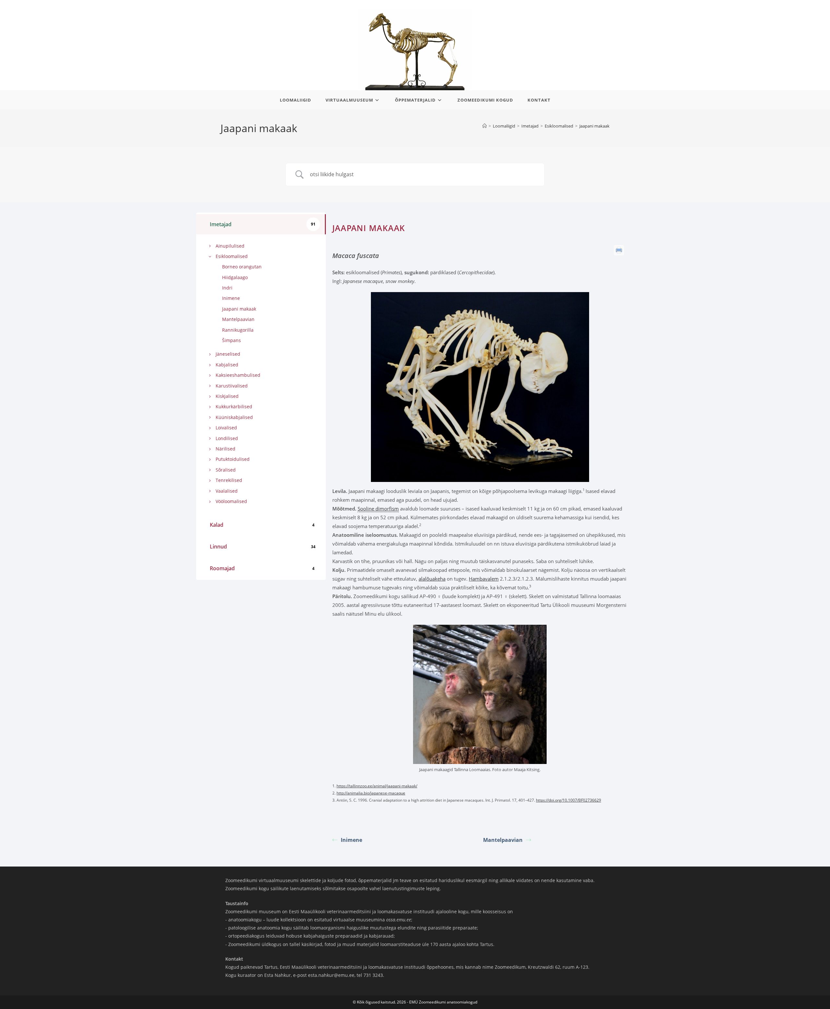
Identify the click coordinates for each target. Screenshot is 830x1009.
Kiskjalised (227, 396)
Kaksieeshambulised (238, 375)
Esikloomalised (232, 256)
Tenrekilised (229, 480)
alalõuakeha (432, 578)
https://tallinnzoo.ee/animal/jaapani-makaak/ (377, 786)
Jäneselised (228, 354)
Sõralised (226, 470)
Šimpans (231, 340)
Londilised (227, 438)
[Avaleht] (484, 126)
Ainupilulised (230, 246)
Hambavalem (484, 578)
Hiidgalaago (235, 277)
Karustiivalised (232, 386)
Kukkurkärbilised (234, 406)
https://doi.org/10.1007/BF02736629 (568, 800)
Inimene (231, 298)
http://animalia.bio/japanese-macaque (371, 793)
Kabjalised (227, 365)
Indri (227, 288)
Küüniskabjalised (234, 417)
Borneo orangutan (242, 267)
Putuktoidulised (233, 459)
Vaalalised (227, 491)
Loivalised (226, 428)
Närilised (225, 449)
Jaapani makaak (594, 126)
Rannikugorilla (238, 330)
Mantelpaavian (238, 319)
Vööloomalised (231, 501)
